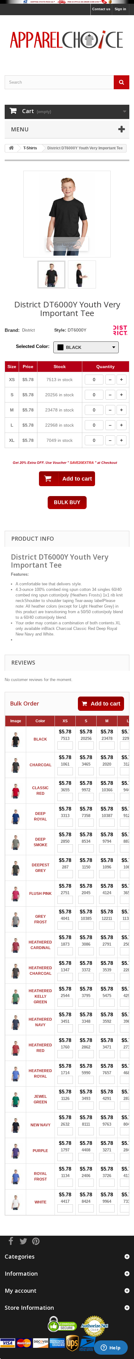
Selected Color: (33, 346)
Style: (60, 330)
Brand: (12, 330)
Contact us (101, 9)
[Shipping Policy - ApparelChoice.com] (67, 2)
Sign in (120, 9)
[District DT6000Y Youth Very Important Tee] (51, 274)
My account (20, 1290)
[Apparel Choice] (67, 40)
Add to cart (105, 704)
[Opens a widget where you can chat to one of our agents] (110, 1348)
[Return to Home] (11, 148)
